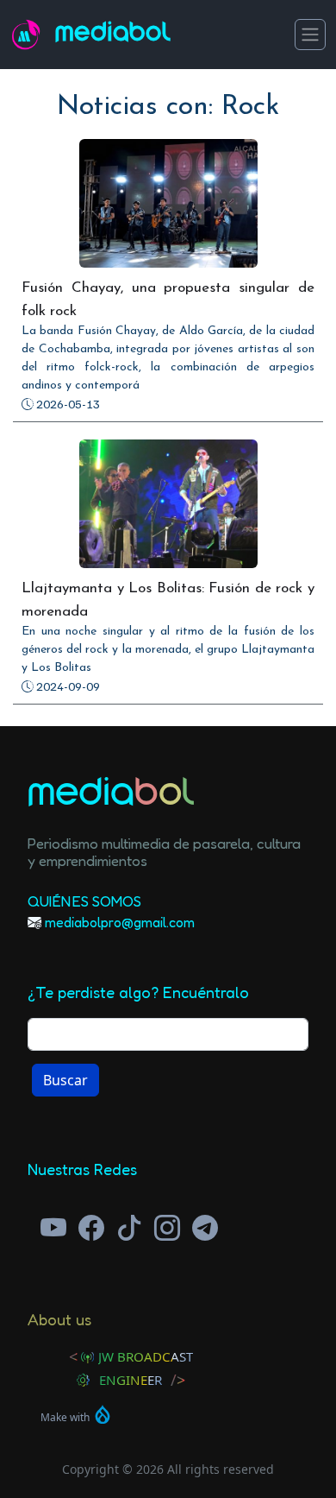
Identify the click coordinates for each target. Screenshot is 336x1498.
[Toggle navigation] (310, 34)
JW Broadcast (145, 1356)
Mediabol (113, 34)
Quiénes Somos (84, 901)
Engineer (130, 1379)
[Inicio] (32, 34)
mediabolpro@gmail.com (120, 922)
